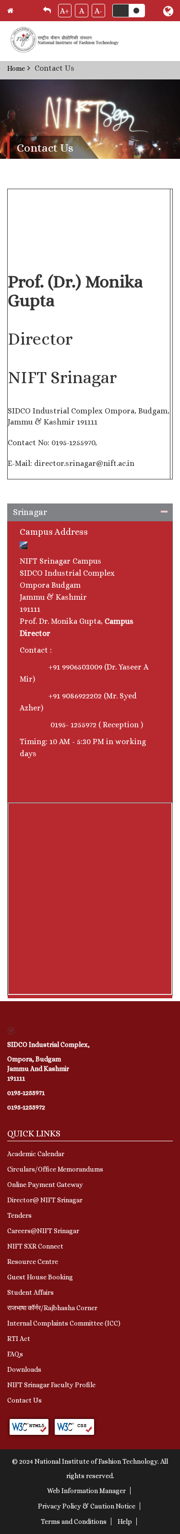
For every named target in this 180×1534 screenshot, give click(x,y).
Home (16, 68)
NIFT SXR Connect (35, 1246)
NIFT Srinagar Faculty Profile (51, 1385)
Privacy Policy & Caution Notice (86, 1506)
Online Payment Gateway (45, 1184)
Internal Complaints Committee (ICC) (63, 1323)
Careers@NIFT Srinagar (43, 1231)
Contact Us (24, 1400)
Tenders (19, 1215)
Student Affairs (30, 1292)
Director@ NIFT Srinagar (45, 1200)
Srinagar (30, 512)
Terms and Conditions (74, 1521)
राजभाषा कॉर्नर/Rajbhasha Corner (52, 1308)
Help (125, 1521)
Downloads (24, 1369)
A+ (64, 10)
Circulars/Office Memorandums (55, 1169)
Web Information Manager (86, 1491)
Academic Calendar (35, 1154)
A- (98, 10)
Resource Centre (32, 1261)
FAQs (15, 1354)
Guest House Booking (40, 1277)
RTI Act (18, 1338)
